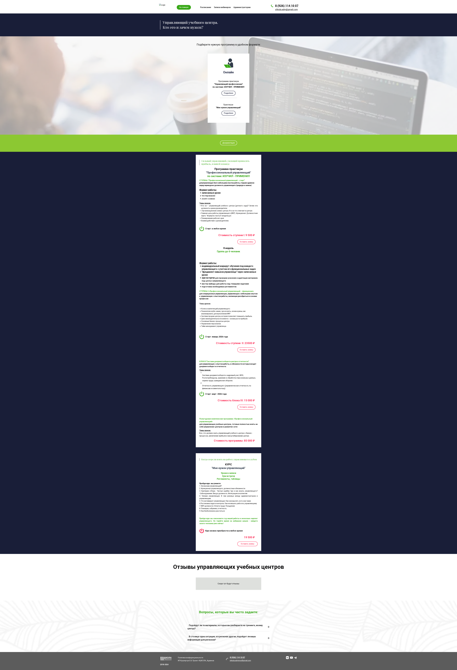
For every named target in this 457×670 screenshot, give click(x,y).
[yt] (291, 657)
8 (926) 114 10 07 (286, 5)
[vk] (287, 657)
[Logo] (167, 7)
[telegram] (295, 657)
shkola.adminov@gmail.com (240, 660)
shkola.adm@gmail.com (286, 9)
